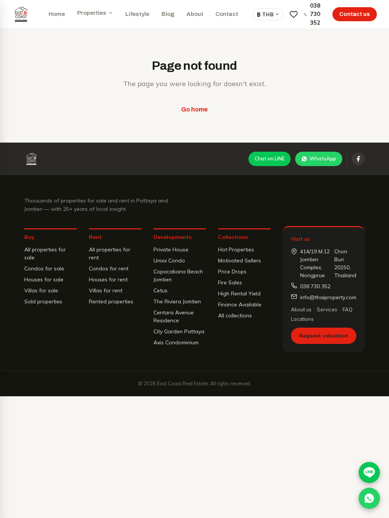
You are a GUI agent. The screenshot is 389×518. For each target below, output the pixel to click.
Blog (167, 14)
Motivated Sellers (239, 260)
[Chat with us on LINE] (369, 472)
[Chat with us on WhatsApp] (369, 498)
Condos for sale (44, 268)
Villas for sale (41, 290)
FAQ (348, 309)
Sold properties (43, 301)
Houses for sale (43, 279)
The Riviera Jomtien (177, 301)
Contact (226, 14)
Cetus (160, 290)
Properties (91, 13)
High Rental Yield (239, 293)
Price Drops (232, 271)
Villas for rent (105, 290)
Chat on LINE (270, 158)
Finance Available (239, 304)
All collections (235, 315)
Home (57, 14)
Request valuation (323, 335)
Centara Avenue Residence (173, 316)
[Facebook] (358, 158)
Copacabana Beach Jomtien (178, 275)
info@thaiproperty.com (328, 297)
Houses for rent (108, 279)
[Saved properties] (293, 14)
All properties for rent (109, 253)
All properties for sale (45, 253)
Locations (302, 319)
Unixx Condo (169, 260)
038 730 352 (315, 14)
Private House (170, 249)
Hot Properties (236, 249)
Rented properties (111, 301)
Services (327, 309)
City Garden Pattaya (178, 331)
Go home (194, 109)
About (195, 14)
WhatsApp (323, 158)
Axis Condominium (176, 342)
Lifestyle (137, 14)
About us (301, 309)
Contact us (354, 14)
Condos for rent (108, 268)
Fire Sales (230, 282)
